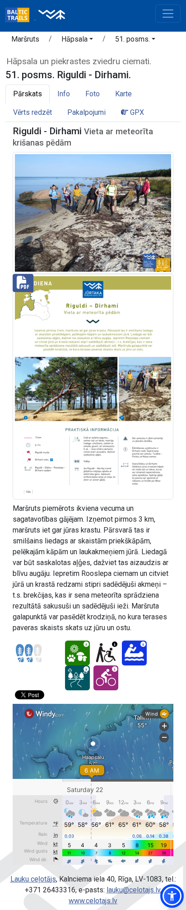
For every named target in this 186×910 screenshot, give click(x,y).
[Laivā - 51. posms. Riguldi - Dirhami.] (134, 653)
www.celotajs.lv (93, 900)
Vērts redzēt (32, 112)
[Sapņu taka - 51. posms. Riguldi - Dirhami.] (77, 677)
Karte (123, 94)
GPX (136, 112)
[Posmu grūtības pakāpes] (29, 653)
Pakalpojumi (86, 112)
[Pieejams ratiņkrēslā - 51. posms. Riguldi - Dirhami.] (105, 653)
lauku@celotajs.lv (133, 890)
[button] (77, 40)
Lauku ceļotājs (33, 879)
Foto (92, 94)
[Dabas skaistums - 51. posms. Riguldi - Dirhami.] (77, 653)
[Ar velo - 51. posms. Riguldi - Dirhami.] (105, 677)
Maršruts (25, 39)
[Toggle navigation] (168, 14)
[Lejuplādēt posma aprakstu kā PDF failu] (93, 386)
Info (63, 94)
